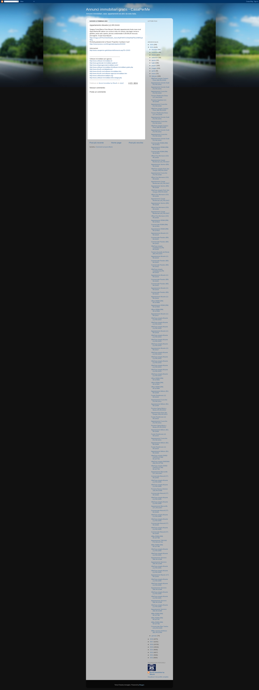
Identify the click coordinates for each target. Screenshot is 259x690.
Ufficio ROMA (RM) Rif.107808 (157, 301)
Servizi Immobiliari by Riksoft (157, 673)
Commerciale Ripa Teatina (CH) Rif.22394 (159, 627)
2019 (152, 47)
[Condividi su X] (133, 83)
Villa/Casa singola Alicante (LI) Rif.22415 (159, 323)
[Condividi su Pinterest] (137, 83)
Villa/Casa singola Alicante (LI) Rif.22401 (159, 554)
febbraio (154, 76)
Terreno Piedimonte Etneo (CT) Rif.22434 (159, 96)
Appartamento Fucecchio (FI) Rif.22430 (159, 173)
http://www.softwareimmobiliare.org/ (101, 75)
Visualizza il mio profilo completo (158, 677)
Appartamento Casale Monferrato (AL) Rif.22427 (160, 161)
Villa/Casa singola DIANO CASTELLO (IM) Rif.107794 (159, 457)
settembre (155, 57)
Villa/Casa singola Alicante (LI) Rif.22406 (159, 485)
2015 (152, 647)
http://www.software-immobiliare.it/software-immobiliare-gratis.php (111, 67)
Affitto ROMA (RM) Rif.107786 (157, 614)
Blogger (141, 685)
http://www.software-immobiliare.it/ (101, 61)
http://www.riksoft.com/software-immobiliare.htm (105, 71)
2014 (152, 649)
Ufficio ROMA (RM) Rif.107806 (157, 379)
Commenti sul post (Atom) (104, 147)
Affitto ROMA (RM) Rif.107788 (157, 537)
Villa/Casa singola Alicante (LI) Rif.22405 (159, 481)
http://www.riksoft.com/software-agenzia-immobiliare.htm (108, 73)
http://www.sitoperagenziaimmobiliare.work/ (104, 65)
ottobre (154, 55)
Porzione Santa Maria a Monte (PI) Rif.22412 (158, 409)
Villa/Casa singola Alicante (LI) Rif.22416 (159, 327)
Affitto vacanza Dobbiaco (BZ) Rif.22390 (159, 631)
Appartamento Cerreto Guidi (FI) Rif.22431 (160, 83)
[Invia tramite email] (129, 83)
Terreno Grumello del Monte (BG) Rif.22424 (160, 252)
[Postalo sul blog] (131, 83)
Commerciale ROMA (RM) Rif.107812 (159, 143)
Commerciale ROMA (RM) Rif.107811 (159, 225)
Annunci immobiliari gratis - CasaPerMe (118, 9)
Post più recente (97, 143)
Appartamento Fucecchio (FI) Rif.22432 (159, 92)
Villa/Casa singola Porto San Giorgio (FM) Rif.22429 (160, 169)
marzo (154, 73)
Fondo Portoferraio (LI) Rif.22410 (158, 396)
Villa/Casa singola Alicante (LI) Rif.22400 (159, 549)
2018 (152, 639)
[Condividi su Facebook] (135, 83)
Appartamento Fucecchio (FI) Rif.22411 (159, 400)
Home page (116, 143)
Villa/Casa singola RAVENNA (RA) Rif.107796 (160, 462)
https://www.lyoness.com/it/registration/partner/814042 (107, 44)
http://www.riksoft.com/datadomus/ (101, 69)
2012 (152, 655)
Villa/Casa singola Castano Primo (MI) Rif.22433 (159, 79)
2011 (151, 657)
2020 (152, 44)
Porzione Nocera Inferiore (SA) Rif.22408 (159, 489)
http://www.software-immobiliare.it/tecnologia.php (106, 78)
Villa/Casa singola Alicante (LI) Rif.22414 (159, 318)
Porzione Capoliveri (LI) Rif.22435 (158, 100)
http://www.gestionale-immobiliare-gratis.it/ (103, 63)
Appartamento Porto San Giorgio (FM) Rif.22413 (159, 413)
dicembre (155, 49)
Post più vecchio (136, 143)
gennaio (154, 636)
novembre (155, 52)
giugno (154, 65)
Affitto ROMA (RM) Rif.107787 (157, 618)
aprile (154, 71)
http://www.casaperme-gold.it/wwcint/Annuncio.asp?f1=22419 (110, 50)
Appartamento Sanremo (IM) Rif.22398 (159, 558)
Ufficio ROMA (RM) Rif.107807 (157, 383)
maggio (154, 68)
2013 (152, 652)
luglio (153, 63)
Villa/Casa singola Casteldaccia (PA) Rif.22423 (157, 247)
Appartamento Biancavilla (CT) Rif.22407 (159, 472)
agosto (154, 60)
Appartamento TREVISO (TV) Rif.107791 (159, 541)
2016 (152, 644)
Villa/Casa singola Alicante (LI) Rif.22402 (159, 571)
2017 (152, 641)
